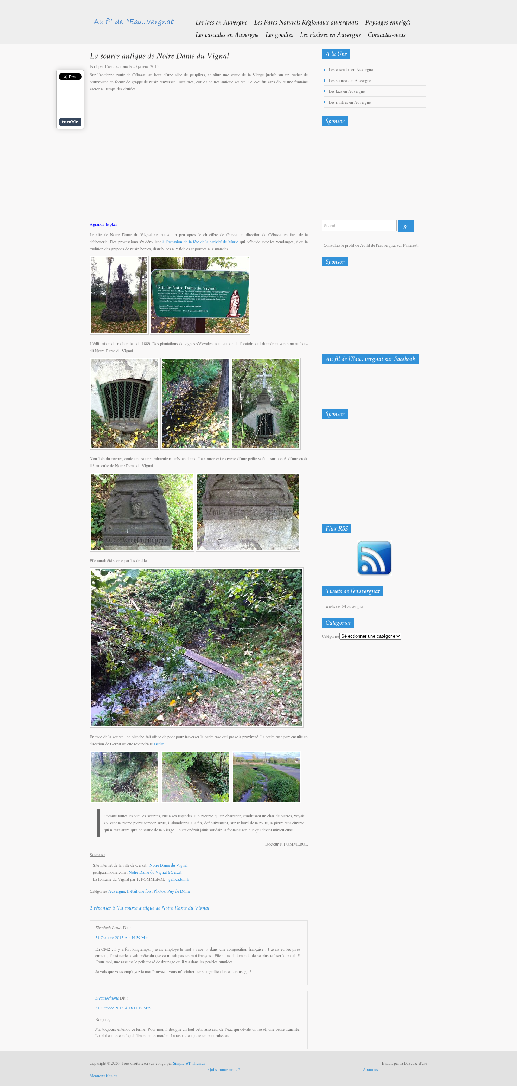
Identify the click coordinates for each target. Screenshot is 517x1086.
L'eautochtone (107, 998)
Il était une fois (139, 891)
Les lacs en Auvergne (347, 91)
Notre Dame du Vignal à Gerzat (155, 872)
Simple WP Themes (189, 1063)
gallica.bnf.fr (179, 879)
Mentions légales (103, 1075)
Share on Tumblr (70, 122)
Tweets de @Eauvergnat (344, 606)
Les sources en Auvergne (350, 80)
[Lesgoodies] (275, 34)
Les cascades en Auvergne (351, 69)
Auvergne (116, 891)
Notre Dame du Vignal (168, 865)
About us (370, 1069)
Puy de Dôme (178, 891)
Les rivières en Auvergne (350, 102)
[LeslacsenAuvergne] (217, 22)
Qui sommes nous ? (224, 1069)
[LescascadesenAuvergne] (223, 34)
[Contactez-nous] (382, 34)
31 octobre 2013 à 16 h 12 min (123, 1007)
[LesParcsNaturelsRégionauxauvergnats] (302, 22)
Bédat (159, 743)
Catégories (330, 636)
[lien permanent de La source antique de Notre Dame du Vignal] (159, 55)
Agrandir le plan (103, 224)
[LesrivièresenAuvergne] (326, 34)
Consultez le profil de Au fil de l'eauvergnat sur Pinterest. (371, 245)
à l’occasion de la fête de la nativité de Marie (200, 241)
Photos (159, 891)
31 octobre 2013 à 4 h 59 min (121, 937)
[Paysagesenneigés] (384, 22)
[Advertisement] (359, 174)
